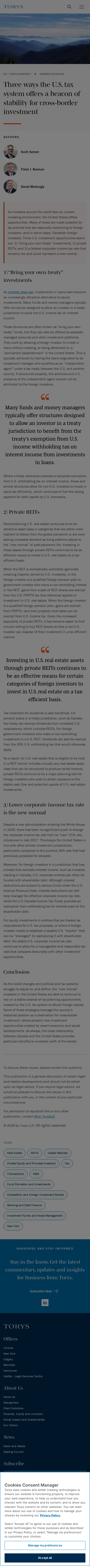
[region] (45, 1519)
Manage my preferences (45, 1545)
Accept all (45, 1557)
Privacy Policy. (50, 1515)
